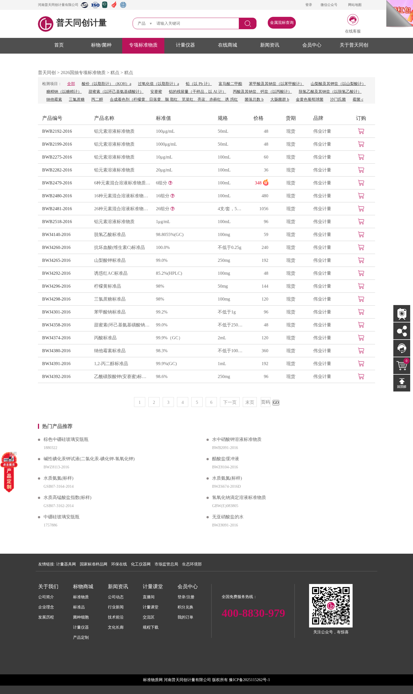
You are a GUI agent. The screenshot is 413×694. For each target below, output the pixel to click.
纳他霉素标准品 (110, 350)
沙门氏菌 (338, 99)
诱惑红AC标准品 (111, 273)
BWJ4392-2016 (56, 376)
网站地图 (355, 5)
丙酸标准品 (105, 337)
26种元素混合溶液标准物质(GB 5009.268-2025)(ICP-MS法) (122, 208)
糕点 (114, 72)
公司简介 (46, 597)
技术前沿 (116, 617)
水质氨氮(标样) (58, 478)
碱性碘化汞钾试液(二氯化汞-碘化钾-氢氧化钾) (89, 458)
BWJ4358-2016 (56, 324)
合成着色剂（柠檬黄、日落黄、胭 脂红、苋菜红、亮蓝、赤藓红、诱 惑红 (174, 99)
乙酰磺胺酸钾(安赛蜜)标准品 (122, 376)
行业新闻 (116, 607)
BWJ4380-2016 (56, 350)
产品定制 (81, 637)
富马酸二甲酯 (230, 84)
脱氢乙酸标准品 (110, 234)
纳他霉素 (54, 99)
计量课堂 (150, 607)
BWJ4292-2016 (56, 273)
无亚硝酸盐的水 (228, 516)
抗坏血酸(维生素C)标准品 (119, 247)
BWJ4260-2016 (56, 247)
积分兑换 (185, 607)
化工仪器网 (141, 564)
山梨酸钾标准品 (110, 260)
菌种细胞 (81, 617)
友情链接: (46, 564)
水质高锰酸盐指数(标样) (67, 497)
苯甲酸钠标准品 (110, 312)
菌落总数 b (254, 99)
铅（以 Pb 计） (199, 84)
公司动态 (116, 597)
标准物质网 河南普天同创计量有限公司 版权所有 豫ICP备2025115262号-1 (206, 680)
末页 (249, 402)
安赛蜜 (156, 92)
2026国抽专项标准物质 (83, 72)
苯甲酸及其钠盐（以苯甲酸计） (276, 84)
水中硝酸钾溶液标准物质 (237, 439)
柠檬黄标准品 (107, 286)
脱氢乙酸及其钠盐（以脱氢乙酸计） (330, 92)
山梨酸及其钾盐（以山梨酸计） (338, 84)
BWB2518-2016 (57, 221)
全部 (71, 84)
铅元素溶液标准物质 (114, 157)
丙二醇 (97, 99)
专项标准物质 (143, 45)
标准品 (79, 607)
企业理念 (46, 607)
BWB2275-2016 (57, 157)
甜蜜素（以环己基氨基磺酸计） (116, 92)
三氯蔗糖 (77, 99)
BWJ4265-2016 (56, 260)
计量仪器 (185, 45)
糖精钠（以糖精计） (64, 92)
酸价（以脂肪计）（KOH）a (106, 84)
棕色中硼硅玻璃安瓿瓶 (66, 439)
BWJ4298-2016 (56, 299)
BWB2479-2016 (57, 182)
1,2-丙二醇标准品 (111, 363)
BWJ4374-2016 (56, 337)
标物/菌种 (101, 45)
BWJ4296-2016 (56, 286)
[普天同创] (9, 472)
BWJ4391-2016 (56, 363)
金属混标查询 (282, 22)
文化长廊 (116, 627)
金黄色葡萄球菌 (309, 99)
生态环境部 (192, 564)
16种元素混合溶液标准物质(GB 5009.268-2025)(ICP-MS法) (122, 195)
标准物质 (81, 597)
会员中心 (311, 45)
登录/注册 (186, 597)
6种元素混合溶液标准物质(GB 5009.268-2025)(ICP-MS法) (122, 182)
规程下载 (150, 627)
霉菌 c (358, 99)
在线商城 (227, 45)
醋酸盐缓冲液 (225, 458)
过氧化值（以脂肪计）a (158, 84)
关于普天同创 (354, 45)
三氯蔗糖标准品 (110, 299)
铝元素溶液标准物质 (114, 131)
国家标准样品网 (93, 564)
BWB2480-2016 (57, 195)
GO (276, 402)
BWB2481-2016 (57, 208)
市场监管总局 (166, 564)
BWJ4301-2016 (56, 312)
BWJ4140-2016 (56, 234)
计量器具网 (66, 564)
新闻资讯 (269, 45)
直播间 (149, 597)
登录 (308, 5)
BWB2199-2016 (57, 144)
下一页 (230, 402)
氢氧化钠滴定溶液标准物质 (239, 497)
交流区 (149, 617)
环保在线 (119, 564)
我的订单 (185, 617)
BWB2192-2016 (57, 131)
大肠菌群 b (279, 99)
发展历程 (46, 617)
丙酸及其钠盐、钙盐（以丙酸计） (262, 92)
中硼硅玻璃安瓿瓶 (62, 516)
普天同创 (47, 72)
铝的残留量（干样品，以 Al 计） (197, 92)
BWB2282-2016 (57, 170)
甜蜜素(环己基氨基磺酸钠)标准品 (122, 324)
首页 (59, 45)
